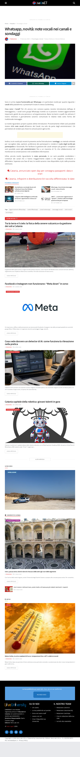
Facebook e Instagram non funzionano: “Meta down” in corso (36, 283)
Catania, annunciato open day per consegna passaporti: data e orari (41, 172)
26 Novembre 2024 (57, 191)
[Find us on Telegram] (16, 732)
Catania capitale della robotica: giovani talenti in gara (32, 401)
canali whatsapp (45, 209)
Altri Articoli (40, 459)
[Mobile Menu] (6, 3)
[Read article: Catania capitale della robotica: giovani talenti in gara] (40, 425)
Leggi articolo (12, 275)
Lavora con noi (37, 716)
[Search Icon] (74, 3)
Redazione (13, 39)
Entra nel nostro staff (39, 713)
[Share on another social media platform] (73, 83)
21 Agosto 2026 (18, 229)
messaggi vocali (57, 209)
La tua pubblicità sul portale (41, 710)
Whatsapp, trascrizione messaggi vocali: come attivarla (61, 188)
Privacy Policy (23, 740)
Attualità (12, 23)
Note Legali (10, 726)
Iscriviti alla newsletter (64, 721)
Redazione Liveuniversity (65, 710)
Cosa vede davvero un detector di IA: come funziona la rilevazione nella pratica (39, 343)
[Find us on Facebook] (7, 732)
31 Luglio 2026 (17, 574)
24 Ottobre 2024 (20, 201)
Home (6, 23)
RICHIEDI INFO (41, 695)
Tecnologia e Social (22, 23)
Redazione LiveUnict (63, 708)
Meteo (8, 605)
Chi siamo (35, 708)
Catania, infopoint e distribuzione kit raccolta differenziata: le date (41, 178)
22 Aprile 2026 (17, 347)
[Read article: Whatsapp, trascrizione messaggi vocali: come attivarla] (45, 189)
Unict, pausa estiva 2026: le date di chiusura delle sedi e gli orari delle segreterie (30, 572)
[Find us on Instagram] (21, 732)
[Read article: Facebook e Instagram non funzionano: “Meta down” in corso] (40, 307)
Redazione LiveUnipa (63, 713)
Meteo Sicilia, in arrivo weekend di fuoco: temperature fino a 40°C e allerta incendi (31, 656)
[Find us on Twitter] (11, 732)
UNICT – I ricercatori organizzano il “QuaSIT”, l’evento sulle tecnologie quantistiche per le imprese (62, 198)
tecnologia (9, 212)
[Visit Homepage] (40, 3)
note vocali (68, 209)
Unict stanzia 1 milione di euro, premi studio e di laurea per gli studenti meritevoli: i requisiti (41, 587)
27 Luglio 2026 (18, 589)
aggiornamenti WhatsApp (17, 209)
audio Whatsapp (33, 209)
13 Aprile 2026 (17, 404)
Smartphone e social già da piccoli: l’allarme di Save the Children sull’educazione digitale (25, 189)
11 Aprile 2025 (19, 193)
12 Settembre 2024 (57, 202)
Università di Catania (13, 520)
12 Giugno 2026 (18, 286)
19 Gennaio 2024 (25, 39)
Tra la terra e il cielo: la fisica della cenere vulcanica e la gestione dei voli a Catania (38, 225)
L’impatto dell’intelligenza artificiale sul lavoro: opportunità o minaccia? (26, 197)
